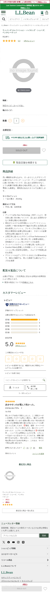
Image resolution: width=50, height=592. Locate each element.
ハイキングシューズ (30, 19)
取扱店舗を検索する (26, 162)
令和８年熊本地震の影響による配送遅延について (25, 2)
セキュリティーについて (11, 578)
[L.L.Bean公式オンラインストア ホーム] (25, 12)
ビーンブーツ (15, 19)
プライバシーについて (10, 581)
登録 (44, 535)
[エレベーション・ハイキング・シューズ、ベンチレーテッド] (13, 476)
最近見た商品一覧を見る (25, 511)
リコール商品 (6, 560)
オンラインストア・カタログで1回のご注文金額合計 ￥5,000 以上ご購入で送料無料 (27, 7)
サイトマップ (27, 581)
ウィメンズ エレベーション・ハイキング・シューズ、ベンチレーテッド (13, 494)
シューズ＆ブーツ (26, 25)
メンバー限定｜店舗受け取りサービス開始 (25, 137)
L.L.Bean (5, 25)
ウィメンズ (14, 25)
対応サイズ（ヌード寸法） (13, 106)
